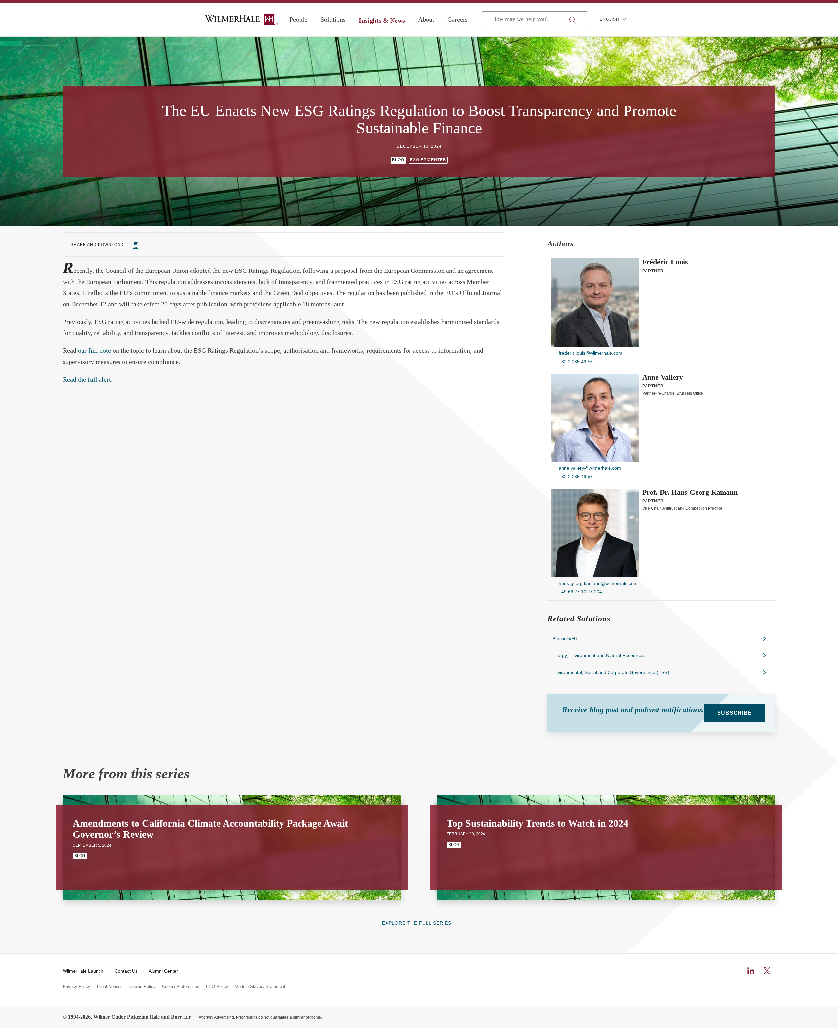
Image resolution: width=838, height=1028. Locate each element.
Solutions (333, 19)
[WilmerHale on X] (767, 970)
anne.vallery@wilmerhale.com (590, 468)
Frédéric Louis (665, 262)
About (426, 19)
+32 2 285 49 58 (576, 476)
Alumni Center (163, 971)
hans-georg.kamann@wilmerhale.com (598, 583)
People (298, 19)
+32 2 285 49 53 (576, 361)
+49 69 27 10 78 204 (580, 591)
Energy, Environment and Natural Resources (598, 655)
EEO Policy (217, 986)
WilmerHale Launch (83, 971)
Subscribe (734, 713)
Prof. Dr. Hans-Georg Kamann (690, 492)
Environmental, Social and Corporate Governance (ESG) (610, 672)
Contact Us (126, 971)
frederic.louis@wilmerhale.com (590, 353)
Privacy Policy (76, 986)
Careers (457, 19)
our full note (94, 350)
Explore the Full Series (416, 922)
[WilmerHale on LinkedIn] (750, 970)
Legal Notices (110, 986)
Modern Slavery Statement (260, 986)
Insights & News (382, 20)
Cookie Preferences (180, 986)
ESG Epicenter (428, 160)
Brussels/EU (564, 638)
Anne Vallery (662, 377)
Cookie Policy (142, 986)
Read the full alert (87, 379)
